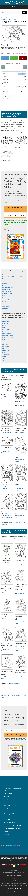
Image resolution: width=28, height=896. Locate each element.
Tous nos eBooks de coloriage (15, 215)
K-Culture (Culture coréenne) (10, 302)
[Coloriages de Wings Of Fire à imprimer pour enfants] (2, 695)
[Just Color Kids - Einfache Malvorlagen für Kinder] (21, 864)
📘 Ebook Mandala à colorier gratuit (10, 845)
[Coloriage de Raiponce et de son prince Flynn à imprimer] (7, 641)
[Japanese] (14, 865)
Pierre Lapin (5, 352)
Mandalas (5, 274)
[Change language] (26, 2)
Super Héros (5, 297)
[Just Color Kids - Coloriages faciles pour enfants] (9, 864)
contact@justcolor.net (15, 888)
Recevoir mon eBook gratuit (15, 735)
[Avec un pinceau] (7, 612)
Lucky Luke (5, 346)
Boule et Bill (5, 323)
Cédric (4, 325)
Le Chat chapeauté (7, 338)
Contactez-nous (10, 858)
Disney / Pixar (6, 289)
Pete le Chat (5, 350)
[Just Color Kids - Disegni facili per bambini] (18, 864)
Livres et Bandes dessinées (10, 304)
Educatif (4, 283)
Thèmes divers (6, 279)
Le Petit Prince (6, 342)
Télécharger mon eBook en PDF (14, 208)
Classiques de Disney (8, 287)
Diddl (3, 327)
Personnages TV (7, 293)
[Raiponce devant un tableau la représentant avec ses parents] (21, 668)
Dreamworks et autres (8, 291)
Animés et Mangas (7, 300)
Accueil (3, 17)
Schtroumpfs (5, 354)
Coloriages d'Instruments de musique (19, 488)
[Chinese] (24, 864)
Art (3, 285)
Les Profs (5, 344)
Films (3, 295)
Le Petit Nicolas (6, 340)
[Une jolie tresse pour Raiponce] (21, 558)
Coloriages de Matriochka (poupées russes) (6, 517)
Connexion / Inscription (23, 2)
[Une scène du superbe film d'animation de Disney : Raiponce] (21, 641)
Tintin (3, 358)
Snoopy (4, 356)
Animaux (4, 281)
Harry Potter (5, 329)
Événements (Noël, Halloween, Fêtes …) (13, 277)
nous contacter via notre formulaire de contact (12, 886)
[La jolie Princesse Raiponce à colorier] (7, 584)
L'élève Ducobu (6, 333)
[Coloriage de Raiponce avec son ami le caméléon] (7, 669)
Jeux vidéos (5, 306)
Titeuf (3, 360)
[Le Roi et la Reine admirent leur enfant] (7, 556)
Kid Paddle (5, 331)
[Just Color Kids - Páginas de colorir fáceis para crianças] (15, 864)
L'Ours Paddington (7, 335)
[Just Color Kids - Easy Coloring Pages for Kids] (4, 864)
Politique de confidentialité (21, 739)
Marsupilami (5, 348)
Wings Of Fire (11, 19)
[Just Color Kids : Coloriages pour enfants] (14, 2)
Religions (5, 308)
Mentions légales (18, 858)
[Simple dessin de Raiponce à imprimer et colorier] (21, 614)
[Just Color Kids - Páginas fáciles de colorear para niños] (12, 864)
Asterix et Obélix (6, 321)
